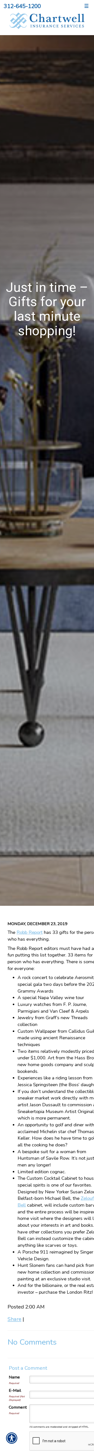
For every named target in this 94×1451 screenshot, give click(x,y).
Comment (18, 1407)
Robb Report (30, 932)
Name (14, 1377)
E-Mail (15, 1390)
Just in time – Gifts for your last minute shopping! (47, 309)
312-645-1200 (22, 6)
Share (14, 1319)
